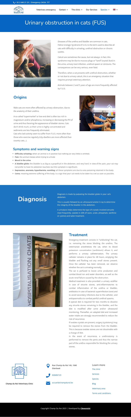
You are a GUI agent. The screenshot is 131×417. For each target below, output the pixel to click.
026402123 (56, 375)
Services (95, 374)
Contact (62, 10)
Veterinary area (98, 388)
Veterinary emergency (46, 10)
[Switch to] (115, 12)
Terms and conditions (101, 393)
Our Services (91, 10)
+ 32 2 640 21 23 (22, 2)
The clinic (76, 10)
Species (104, 10)
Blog (94, 383)
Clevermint (85, 408)
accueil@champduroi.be (62, 382)
